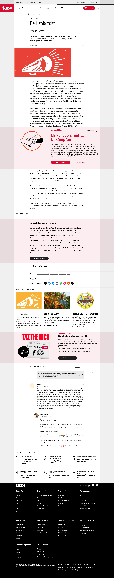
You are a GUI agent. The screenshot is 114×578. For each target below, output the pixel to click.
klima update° (20, 530)
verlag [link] (17, 2)
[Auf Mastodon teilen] (49, 283)
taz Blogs (82, 525)
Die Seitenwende (63, 500)
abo (81, 495)
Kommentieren (42, 279)
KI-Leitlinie (94, 564)
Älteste (82, 367)
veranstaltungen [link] (24, 2)
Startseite (18, 14)
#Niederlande (54, 274)
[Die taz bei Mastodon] (89, 486)
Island (39, 503)
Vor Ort (60, 527)
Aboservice (40, 552)
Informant (61, 567)
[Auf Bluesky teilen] (53, 283)
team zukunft (41, 525)
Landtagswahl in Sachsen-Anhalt (45, 496)
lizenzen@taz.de (28, 567)
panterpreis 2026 (85, 509)
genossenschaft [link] (85, 2)
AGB (82, 567)
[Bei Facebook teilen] (57, 283)
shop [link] (31, 2)
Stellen (60, 503)
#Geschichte (62, 274)
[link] (25, 8)
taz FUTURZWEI (84, 528)
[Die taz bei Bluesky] (93, 486)
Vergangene (62, 533)
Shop (17, 555)
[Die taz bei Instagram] (97, 486)
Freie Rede (19, 535)
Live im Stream (63, 530)
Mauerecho (19, 533)
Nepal (39, 500)
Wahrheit (25, 14)
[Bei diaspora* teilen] (64, 283)
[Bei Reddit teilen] (68, 283)
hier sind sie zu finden (49, 377)
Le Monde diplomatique (87, 531)
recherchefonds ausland (87, 503)
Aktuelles (61, 495)
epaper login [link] (94, 2)
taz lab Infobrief (42, 533)
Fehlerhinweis (50, 279)
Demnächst (61, 525)
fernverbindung (20, 527)
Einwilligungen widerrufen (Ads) (68, 570)
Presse (60, 506)
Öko (17, 498)
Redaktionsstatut (70, 564)
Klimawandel (41, 509)
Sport (17, 506)
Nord (17, 511)
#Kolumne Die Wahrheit (43, 274)
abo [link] (78, 2)
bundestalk (19, 525)
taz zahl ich (83, 500)
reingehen (19, 538)
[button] (97, 8)
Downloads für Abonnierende (46, 557)
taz (21, 485)
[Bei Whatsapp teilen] (61, 283)
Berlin (17, 509)
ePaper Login (41, 554)
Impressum (77, 567)
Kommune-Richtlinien (83, 564)
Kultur (17, 503)
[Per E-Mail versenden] (45, 283)
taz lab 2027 (62, 535)
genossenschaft (84, 498)
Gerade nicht (90, 130)
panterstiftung (84, 506)
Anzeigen (18, 557)
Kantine (18, 552)
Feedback (40, 549)
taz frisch (40, 527)
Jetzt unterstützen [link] (39, 258)
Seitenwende (89, 567)
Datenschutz (69, 567)
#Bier (68, 274)
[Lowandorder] (36, 415)
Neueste (77, 367)
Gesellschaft (19, 500)
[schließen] (96, 130)
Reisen (18, 549)
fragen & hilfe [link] (37, 2)
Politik (18, 495)
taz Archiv (83, 533)
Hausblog (61, 498)
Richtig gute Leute (42, 506)
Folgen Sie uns (83, 485)
